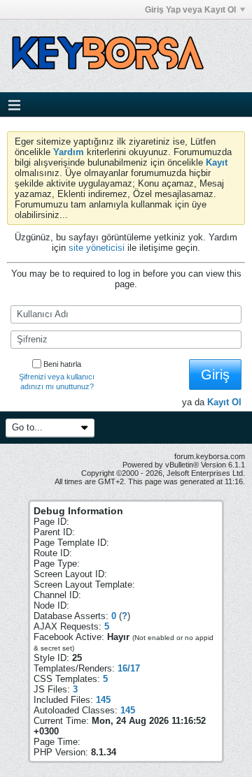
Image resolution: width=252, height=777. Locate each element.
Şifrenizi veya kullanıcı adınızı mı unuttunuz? (56, 381)
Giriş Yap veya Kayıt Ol (190, 10)
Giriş (215, 374)
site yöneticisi (97, 247)
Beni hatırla (62, 364)
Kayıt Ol (224, 402)
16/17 (129, 668)
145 (103, 700)
